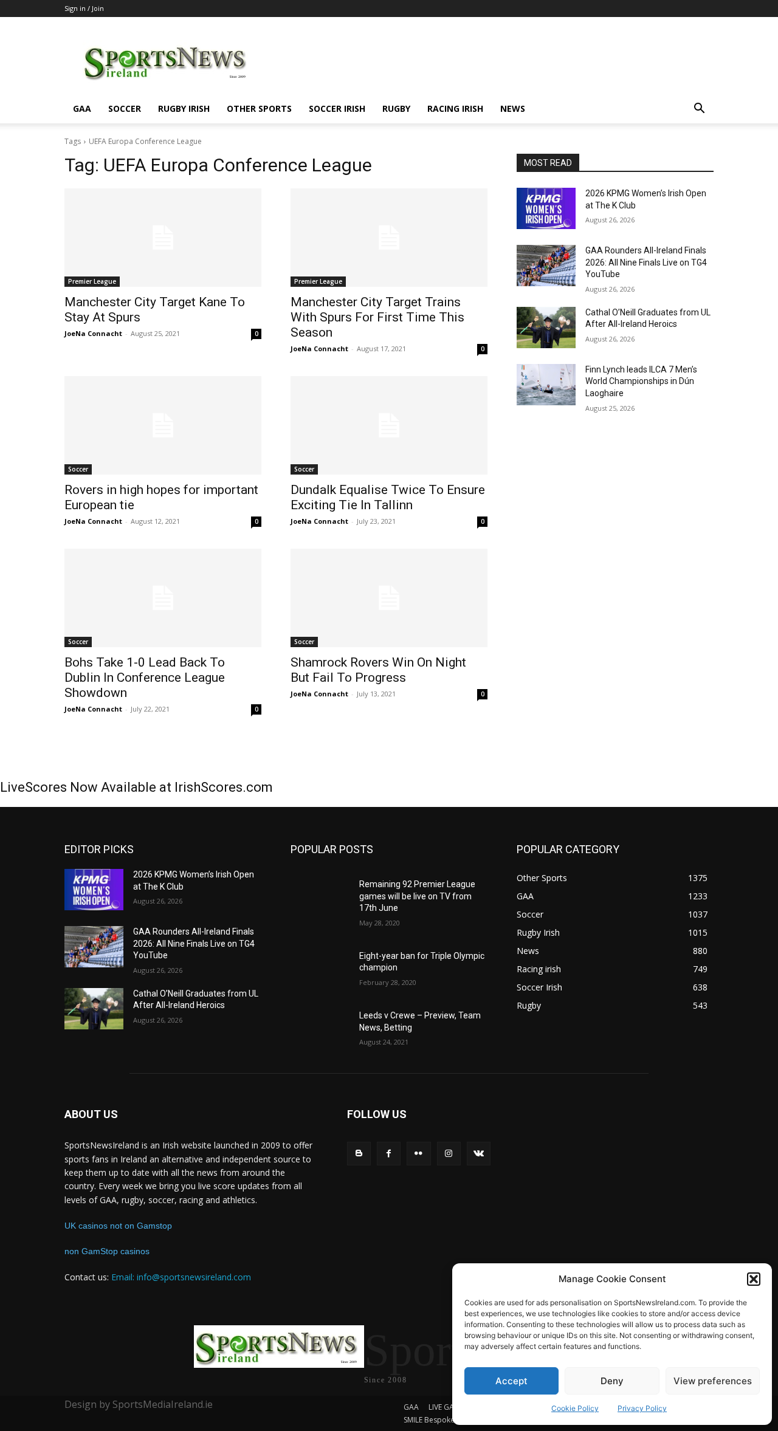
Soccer (124, 108)
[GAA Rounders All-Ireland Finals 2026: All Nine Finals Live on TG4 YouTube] (546, 265)
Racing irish (455, 108)
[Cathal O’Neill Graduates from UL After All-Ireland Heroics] (546, 327)
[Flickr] (418, 1153)
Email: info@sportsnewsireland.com (181, 1277)
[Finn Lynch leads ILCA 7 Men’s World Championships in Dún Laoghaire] (546, 384)
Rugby (396, 108)
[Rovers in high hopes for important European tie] (162, 425)
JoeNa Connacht (93, 333)
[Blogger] (359, 1153)
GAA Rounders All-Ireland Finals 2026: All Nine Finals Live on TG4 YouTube (646, 262)
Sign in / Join (84, 8)
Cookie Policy (575, 1408)
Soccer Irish (337, 108)
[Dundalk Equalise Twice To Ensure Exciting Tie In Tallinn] (389, 425)
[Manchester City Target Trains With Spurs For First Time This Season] (389, 237)
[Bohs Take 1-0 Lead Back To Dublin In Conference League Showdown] (162, 598)
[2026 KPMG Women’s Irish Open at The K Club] (546, 208)
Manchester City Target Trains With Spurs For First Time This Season (377, 317)
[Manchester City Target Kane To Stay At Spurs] (162, 237)
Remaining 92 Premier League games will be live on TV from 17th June (417, 896)
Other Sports (259, 108)
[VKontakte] (479, 1153)
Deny (612, 1381)
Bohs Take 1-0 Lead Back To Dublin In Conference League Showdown (144, 677)
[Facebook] (389, 1153)
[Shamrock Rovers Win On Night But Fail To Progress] (389, 598)
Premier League (92, 281)
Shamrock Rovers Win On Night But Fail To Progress (378, 670)
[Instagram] (449, 1153)
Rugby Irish (184, 108)
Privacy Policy (642, 1408)
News (512, 108)
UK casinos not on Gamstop (118, 1225)
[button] (754, 1279)
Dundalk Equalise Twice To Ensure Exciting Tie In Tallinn (388, 497)
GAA (82, 108)
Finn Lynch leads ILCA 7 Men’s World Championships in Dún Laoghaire (641, 381)
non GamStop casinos (107, 1251)
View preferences (712, 1381)
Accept (511, 1381)
